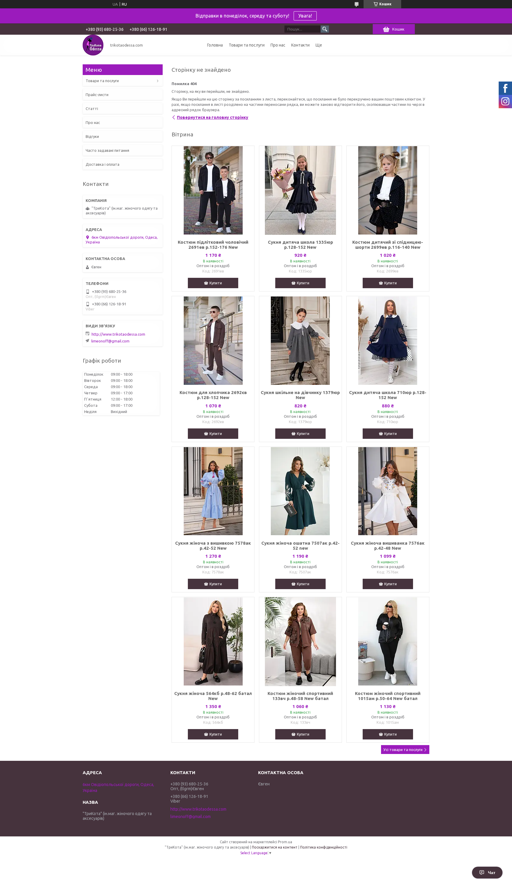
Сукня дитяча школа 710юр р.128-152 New (387, 395)
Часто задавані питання (107, 150)
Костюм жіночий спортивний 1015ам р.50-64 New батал (387, 696)
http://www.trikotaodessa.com (118, 334)
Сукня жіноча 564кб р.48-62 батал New (213, 696)
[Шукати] (325, 29)
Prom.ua (285, 842)
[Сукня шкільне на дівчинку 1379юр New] (300, 340)
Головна (215, 45)
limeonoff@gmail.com (110, 341)
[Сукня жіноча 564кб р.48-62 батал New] (213, 641)
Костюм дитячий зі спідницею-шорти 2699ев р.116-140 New (387, 245)
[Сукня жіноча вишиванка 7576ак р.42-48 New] (388, 491)
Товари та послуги (247, 45)
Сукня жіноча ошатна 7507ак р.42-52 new (300, 546)
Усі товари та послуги (403, 749)
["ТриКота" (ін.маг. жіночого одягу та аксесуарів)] (93, 45)
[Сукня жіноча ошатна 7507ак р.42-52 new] (300, 491)
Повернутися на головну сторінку (212, 117)
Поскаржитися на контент (274, 847)
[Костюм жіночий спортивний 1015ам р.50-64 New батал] (388, 641)
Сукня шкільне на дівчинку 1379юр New (300, 395)
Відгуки (92, 136)
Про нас (278, 45)
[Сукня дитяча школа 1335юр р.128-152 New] (300, 190)
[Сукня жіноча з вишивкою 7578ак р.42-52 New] (213, 491)
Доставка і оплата (102, 164)
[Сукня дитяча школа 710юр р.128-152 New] (388, 340)
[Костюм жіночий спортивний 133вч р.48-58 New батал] (300, 641)
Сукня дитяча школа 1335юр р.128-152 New (300, 245)
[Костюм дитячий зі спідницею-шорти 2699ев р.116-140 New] (388, 190)
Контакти (300, 45)
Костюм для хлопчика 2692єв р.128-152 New (213, 395)
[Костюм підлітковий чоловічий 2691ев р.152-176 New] (213, 190)
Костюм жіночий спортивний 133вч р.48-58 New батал (300, 696)
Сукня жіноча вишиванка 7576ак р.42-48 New (388, 546)
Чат (491, 872)
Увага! (305, 15)
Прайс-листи (97, 95)
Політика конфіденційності (323, 847)
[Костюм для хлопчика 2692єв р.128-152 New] (213, 340)
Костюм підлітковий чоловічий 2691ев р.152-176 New (213, 245)
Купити (215, 283)
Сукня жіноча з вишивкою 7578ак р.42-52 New (213, 546)
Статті (92, 108)
